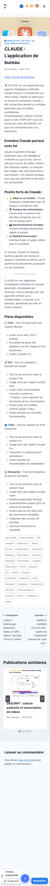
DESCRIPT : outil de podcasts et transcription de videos (24, 708)
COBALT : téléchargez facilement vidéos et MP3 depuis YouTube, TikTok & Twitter (12, 627)
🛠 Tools (26, 41)
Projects (10, 590)
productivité (37, 584)
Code (9, 549)
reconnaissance (25, 590)
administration (27, 538)
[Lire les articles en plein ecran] (25, 878)
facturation (11, 567)
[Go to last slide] (8, 698)
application (22, 543)
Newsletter (39, 880)
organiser (23, 584)
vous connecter (26, 760)
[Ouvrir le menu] (44, 6)
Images (25, 572)
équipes (37, 561)
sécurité (10, 596)
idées (15, 572)
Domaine (36, 555)
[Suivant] (42, 698)
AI (38, 538)
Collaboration (21, 549)
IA (7, 572)
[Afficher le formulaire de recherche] (21, 6)
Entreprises (23, 561)
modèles (10, 584)
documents (23, 555)
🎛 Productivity (12, 41)
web (8, 601)
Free (23, 567)
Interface (24, 578)
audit (34, 543)
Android (10, 543)
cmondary (12, 69)
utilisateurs (32, 596)
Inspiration (11, 578)
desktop (10, 555)
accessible (11, 538)
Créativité (37, 549)
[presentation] (25, 683)
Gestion (33, 567)
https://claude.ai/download (19, 77)
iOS (35, 578)
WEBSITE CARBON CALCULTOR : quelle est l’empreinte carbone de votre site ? (37, 629)
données (10, 561)
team (20, 596)
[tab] (19, 731)
